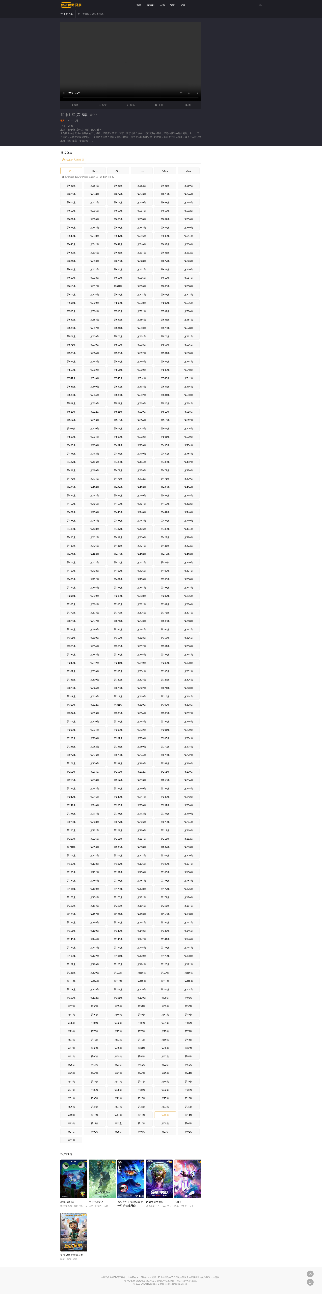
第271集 (71, 763)
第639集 (165, 244)
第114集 (95, 981)
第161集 (118, 914)
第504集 (94, 437)
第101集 (118, 997)
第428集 (188, 537)
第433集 (71, 537)
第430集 (141, 537)
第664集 (141, 210)
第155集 (118, 922)
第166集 (141, 905)
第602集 (188, 294)
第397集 (71, 587)
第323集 (118, 688)
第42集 (94, 1081)
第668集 (188, 202)
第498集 (94, 445)
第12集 (94, 1123)
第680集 (188, 185)
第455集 (118, 503)
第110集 (188, 981)
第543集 (165, 378)
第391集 (71, 596)
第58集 (141, 1056)
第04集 (141, 1131)
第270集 (94, 763)
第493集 (71, 453)
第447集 (165, 512)
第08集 (188, 1123)
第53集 (118, 1064)
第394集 (141, 587)
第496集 (141, 445)
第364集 (141, 629)
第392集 (188, 587)
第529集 (71, 403)
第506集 (188, 428)
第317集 (118, 696)
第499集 (71, 445)
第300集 (94, 721)
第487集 (71, 462)
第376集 (141, 612)
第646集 (141, 236)
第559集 (71, 361)
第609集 (165, 286)
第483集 (165, 462)
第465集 (165, 487)
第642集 (94, 244)
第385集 (71, 604)
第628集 (141, 261)
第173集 (118, 897)
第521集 (118, 411)
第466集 (141, 487)
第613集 (71, 286)
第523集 (71, 411)
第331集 (71, 679)
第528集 (94, 403)
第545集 (118, 378)
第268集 (141, 763)
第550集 (141, 370)
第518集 (188, 411)
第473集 (118, 478)
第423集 (165, 545)
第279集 (165, 746)
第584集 (188, 319)
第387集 (165, 596)
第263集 (118, 771)
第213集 (165, 838)
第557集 (118, 361)
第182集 (188, 880)
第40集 (141, 1081)
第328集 (141, 679)
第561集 (165, 353)
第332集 (188, 671)
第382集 (141, 604)
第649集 (71, 236)
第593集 (118, 311)
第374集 (188, 612)
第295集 (71, 730)
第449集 (118, 512)
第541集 (71, 386)
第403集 (71, 579)
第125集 (118, 964)
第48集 (94, 1073)
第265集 (71, 771)
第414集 (94, 562)
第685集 (71, 185)
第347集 (118, 654)
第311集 (118, 704)
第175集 (71, 897)
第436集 (141, 529)
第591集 (165, 311)
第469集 (71, 487)
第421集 (71, 554)
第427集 (71, 545)
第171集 (165, 897)
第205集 (71, 855)
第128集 (188, 956)
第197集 (118, 863)
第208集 (141, 847)
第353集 (118, 646)
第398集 (188, 579)
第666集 (94, 210)
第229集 (71, 822)
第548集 (188, 370)
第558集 (94, 361)
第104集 (188, 989)
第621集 (165, 269)
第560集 (188, 353)
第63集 (165, 1048)
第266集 (188, 763)
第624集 (94, 269)
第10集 (141, 1123)
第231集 (165, 813)
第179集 (118, 889)
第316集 (141, 696)
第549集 (165, 370)
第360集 (94, 637)
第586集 (141, 319)
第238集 (141, 805)
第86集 (188, 1014)
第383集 (118, 604)
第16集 (141, 1115)
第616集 (141, 277)
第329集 (118, 679)
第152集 (188, 922)
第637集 (71, 252)
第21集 (165, 1106)
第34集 (141, 1090)
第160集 (141, 914)
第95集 (118, 1006)
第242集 (188, 797)
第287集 (118, 738)
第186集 (94, 880)
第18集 (94, 1115)
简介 (93, 114)
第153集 (165, 922)
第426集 (94, 545)
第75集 (165, 1031)
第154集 (141, 922)
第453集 (165, 503)
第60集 (94, 1056)
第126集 (94, 964)
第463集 (71, 495)
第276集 (94, 755)
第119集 (118, 972)
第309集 (165, 704)
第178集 (141, 889)
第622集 (141, 269)
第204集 (94, 855)
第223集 (71, 830)
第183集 (165, 880)
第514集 (141, 420)
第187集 (71, 880)
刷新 (131, 105)
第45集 (165, 1073)
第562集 (141, 353)
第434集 (188, 529)
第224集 (188, 822)
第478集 (141, 470)
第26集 (188, 1098)
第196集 (141, 863)
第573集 (165, 336)
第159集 (165, 914)
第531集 (165, 395)
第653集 (118, 227)
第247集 (71, 797)
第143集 (118, 939)
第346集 (141, 654)
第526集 (141, 403)
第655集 (71, 227)
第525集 (165, 403)
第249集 (165, 788)
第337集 (71, 671)
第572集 (188, 336)
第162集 (94, 914)
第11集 (118, 1123)
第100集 (141, 997)
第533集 (118, 395)
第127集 (71, 964)
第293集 (118, 730)
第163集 (71, 914)
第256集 (141, 780)
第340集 (141, 663)
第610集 (141, 286)
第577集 (71, 336)
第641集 (118, 244)
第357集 (165, 637)
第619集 (71, 277)
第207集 (165, 847)
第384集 (94, 604)
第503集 (118, 437)
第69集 (165, 1039)
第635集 (118, 252)
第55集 (71, 1064)
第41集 (118, 1081)
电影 (162, 5)
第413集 (118, 562)
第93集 (165, 1006)
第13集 (71, 1123)
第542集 (188, 378)
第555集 (165, 361)
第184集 (141, 880)
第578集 (188, 328)
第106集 (141, 989)
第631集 (71, 261)
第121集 (71, 972)
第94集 (141, 1006)
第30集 (94, 1098)
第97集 (71, 1006)
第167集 (118, 905)
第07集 (71, 1131)
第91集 (71, 1014)
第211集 (71, 847)
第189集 (165, 872)
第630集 (94, 261)
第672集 (94, 202)
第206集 (188, 847)
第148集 (141, 930)
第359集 (118, 637)
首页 (139, 5)
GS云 (165, 170)
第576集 (94, 336)
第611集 (118, 286)
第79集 (71, 1031)
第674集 (188, 194)
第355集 (71, 646)
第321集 (165, 688)
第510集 (94, 428)
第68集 (188, 1039)
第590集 (188, 311)
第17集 (118, 1115)
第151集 (71, 930)
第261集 (165, 771)
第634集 (141, 252)
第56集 (188, 1056)
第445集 (71, 520)
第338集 (188, 663)
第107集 (118, 989)
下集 (187, 105)
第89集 (118, 1014)
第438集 (94, 529)
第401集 (118, 579)
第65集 (118, 1048)
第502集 (141, 437)
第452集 (188, 503)
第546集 (94, 378)
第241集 (71, 805)
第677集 (118, 194)
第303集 (165, 713)
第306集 (94, 713)
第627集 (165, 261)
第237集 (165, 805)
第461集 (118, 495)
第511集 (71, 428)
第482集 (188, 462)
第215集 (118, 838)
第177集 (165, 889)
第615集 (165, 277)
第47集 (118, 1073)
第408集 (94, 570)
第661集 (71, 219)
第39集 (165, 1081)
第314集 (188, 696)
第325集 (71, 688)
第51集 (165, 1064)
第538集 (141, 386)
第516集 (94, 420)
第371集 (118, 621)
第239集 (118, 805)
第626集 (188, 261)
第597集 (165, 303)
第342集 (94, 663)
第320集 (188, 688)
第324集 (94, 688)
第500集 (188, 437)
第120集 (94, 972)
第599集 (118, 303)
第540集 (94, 386)
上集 (159, 105)
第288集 (94, 738)
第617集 (118, 277)
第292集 (141, 730)
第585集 (165, 319)
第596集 (188, 303)
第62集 (188, 1048)
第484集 (141, 462)
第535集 (71, 395)
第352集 (141, 646)
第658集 (141, 219)
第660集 (94, 219)
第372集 (94, 621)
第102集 (94, 997)
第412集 (141, 562)
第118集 (142, 972)
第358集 (141, 637)
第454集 (141, 503)
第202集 (141, 855)
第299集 (118, 721)
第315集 (165, 696)
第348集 (94, 654)
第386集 (188, 596)
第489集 (165, 453)
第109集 (71, 989)
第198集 (94, 863)
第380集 (188, 604)
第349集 (71, 654)
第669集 (165, 202)
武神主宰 (67, 115)
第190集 (141, 872)
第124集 (141, 964)
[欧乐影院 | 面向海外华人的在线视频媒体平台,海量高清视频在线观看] (71, 5)
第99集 (165, 997)
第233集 (118, 813)
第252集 (94, 788)
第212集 (188, 838)
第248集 (188, 788)
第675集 (165, 194)
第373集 (71, 621)
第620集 (188, 269)
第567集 (165, 344)
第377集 (118, 612)
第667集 (71, 210)
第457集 (71, 503)
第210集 (94, 847)
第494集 (188, 445)
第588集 (94, 319)
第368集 (188, 621)
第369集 (165, 621)
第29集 (118, 1098)
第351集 (165, 646)
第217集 (71, 838)
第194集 (188, 863)
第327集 (165, 679)
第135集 (165, 947)
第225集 (165, 822)
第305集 (118, 713)
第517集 (71, 420)
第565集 (71, 353)
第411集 (165, 562)
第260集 (188, 771)
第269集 (118, 763)
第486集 (94, 462)
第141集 (165, 939)
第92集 (188, 1006)
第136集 (141, 947)
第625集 (71, 269)
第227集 (118, 822)
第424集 (141, 545)
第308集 (188, 704)
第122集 (188, 964)
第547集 (71, 378)
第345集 (165, 654)
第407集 (118, 570)
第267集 (165, 763)
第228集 (94, 822)
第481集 (71, 470)
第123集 (165, 964)
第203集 (118, 855)
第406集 (141, 570)
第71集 (118, 1039)
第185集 (118, 880)
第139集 (71, 947)
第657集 (165, 219)
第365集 (118, 629)
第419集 (118, 554)
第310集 (141, 704)
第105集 (165, 989)
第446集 (188, 512)
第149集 (118, 930)
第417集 (165, 554)
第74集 (188, 1031)
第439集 (71, 529)
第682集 (141, 185)
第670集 (141, 202)
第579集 (165, 328)
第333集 (165, 671)
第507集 (165, 428)
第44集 (188, 1073)
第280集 (141, 746)
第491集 (118, 453)
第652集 (141, 227)
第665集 (118, 210)
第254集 (188, 780)
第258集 (94, 780)
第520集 (141, 411)
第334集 (141, 671)
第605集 (118, 294)
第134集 (188, 947)
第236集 (188, 805)
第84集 (94, 1023)
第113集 (118, 981)
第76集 (141, 1031)
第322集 (141, 688)
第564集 (94, 353)
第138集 (94, 947)
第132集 (94, 956)
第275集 (118, 755)
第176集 (188, 889)
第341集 (118, 663)
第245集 (118, 797)
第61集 (71, 1056)
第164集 (188, 905)
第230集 (188, 813)
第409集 (71, 570)
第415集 (71, 562)
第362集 (188, 629)
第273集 (165, 755)
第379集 (71, 612)
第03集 (165, 1131)
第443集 (118, 520)
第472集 (141, 478)
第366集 (94, 629)
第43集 (71, 1081)
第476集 (188, 470)
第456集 (94, 503)
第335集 (118, 671)
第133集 (71, 956)
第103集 (71, 997)
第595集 (71, 311)
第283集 (71, 746)
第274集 (141, 755)
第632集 (188, 252)
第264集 (94, 771)
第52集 (141, 1064)
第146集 (188, 930)
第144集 (94, 939)
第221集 (118, 830)
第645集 (165, 236)
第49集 (71, 1073)
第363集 (165, 629)
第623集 (118, 269)
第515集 (118, 420)
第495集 (165, 445)
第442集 (141, 520)
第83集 (118, 1023)
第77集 (118, 1031)
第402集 (94, 579)
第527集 (118, 403)
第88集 (141, 1014)
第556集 (141, 361)
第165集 (165, 905)
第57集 (165, 1056)
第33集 (165, 1090)
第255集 (165, 780)
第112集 (142, 981)
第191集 (118, 872)
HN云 (142, 170)
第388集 (141, 596)
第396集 (94, 587)
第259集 (71, 780)
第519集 (165, 411)
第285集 (165, 738)
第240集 (94, 805)
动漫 (183, 5)
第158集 (188, 914)
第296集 (188, 721)
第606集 (94, 294)
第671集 (118, 202)
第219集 (165, 830)
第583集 (71, 328)
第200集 (188, 855)
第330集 (94, 679)
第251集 (118, 788)
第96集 (94, 1006)
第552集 (94, 370)
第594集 (94, 311)
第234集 (94, 813)
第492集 (94, 453)
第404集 (188, 570)
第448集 (141, 512)
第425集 (118, 545)
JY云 (71, 170)
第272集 (188, 755)
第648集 (94, 236)
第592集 (141, 311)
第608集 (188, 286)
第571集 (71, 344)
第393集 (165, 587)
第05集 (118, 1131)
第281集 (118, 746)
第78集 (94, 1031)
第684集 (94, 185)
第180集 (94, 889)
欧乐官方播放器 (73, 159)
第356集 (188, 637)
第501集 (165, 437)
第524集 (188, 403)
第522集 (94, 411)
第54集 (94, 1064)
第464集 (188, 487)
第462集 (94, 495)
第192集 (94, 872)
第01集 (71, 1140)
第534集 (94, 395)
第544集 (141, 378)
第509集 (118, 428)
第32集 (188, 1090)
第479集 (118, 470)
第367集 (71, 629)
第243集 (165, 797)
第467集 (118, 487)
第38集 (188, 1081)
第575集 (118, 336)
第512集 (188, 420)
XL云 (118, 170)
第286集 (141, 738)
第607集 (71, 294)
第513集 (165, 420)
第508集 (141, 428)
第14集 (188, 1115)
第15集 (165, 1115)
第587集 (118, 319)
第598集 (141, 303)
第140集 (188, 939)
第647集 (118, 236)
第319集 (71, 696)
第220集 (141, 830)
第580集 (141, 328)
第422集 (188, 545)
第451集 (71, 512)
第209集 (118, 847)
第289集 (71, 738)
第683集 (118, 185)
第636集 (94, 252)
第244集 (141, 797)
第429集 (165, 537)
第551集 (118, 370)
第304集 (141, 713)
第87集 (165, 1014)
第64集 (141, 1048)
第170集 (188, 897)
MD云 (95, 170)
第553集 (71, 370)
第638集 (188, 244)
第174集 (94, 897)
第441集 (165, 520)
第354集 (94, 646)
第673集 (71, 202)
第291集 (165, 730)
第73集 (71, 1039)
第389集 (118, 596)
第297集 (165, 721)
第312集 (94, 704)
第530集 (188, 395)
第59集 (118, 1056)
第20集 (188, 1106)
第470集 (188, 478)
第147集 (165, 930)
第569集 (118, 344)
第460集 (141, 495)
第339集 (165, 663)
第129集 (165, 956)
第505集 (71, 437)
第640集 (141, 244)
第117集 (165, 972)
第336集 (94, 671)
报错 (103, 105)
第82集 (141, 1023)
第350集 (188, 646)
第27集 (165, 1098)
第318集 (94, 696)
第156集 (94, 922)
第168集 (94, 905)
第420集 (94, 554)
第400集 (141, 579)
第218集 (188, 830)
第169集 (71, 905)
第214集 (141, 838)
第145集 (71, 939)
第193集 (71, 872)
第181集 (71, 889)
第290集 (188, 730)
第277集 (71, 755)
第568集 (141, 344)
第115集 (71, 981)
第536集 (188, 386)
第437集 (118, 529)
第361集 (71, 637)
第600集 (94, 303)
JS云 (188, 170)
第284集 (188, 738)
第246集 (94, 797)
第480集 (94, 470)
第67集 (71, 1048)
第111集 (165, 981)
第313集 (71, 704)
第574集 (141, 336)
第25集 (71, 1106)
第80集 (188, 1023)
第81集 (165, 1023)
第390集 (94, 596)
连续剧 (150, 5)
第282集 (94, 746)
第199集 (71, 863)
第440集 (188, 520)
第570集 (94, 344)
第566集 (188, 344)
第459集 (165, 495)
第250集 (141, 788)
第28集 (141, 1098)
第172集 (141, 897)
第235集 (71, 813)
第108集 (94, 989)
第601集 (71, 303)
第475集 (71, 478)
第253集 (71, 788)
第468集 (94, 487)
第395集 (118, 587)
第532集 (141, 395)
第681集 (165, 185)
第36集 (94, 1090)
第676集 (141, 194)
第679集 (71, 194)
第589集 (71, 319)
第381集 (165, 604)
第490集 (141, 453)
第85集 (71, 1023)
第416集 (188, 554)
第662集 (188, 210)
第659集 (118, 219)
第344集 (188, 654)
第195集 (165, 863)
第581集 (118, 328)
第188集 (188, 872)
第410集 (188, 562)
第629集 (118, 261)
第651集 (165, 227)
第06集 (94, 1131)
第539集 (118, 386)
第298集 (141, 721)
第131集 (118, 956)
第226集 (141, 822)
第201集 (165, 855)
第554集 (188, 361)
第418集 (141, 554)
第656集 (188, 219)
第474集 (94, 478)
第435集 (165, 529)
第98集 (188, 997)
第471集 (165, 478)
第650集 (188, 227)
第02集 (188, 1131)
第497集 (118, 445)
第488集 (188, 453)
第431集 (118, 537)
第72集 (94, 1039)
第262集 (141, 771)
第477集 (165, 470)
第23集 (118, 1106)
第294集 (94, 730)
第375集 (165, 612)
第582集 (94, 328)
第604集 (141, 294)
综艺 (172, 5)
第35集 (118, 1090)
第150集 (94, 930)
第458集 (188, 495)
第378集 (94, 612)
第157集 (71, 922)
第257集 (118, 780)
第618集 (94, 277)
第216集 (94, 838)
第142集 (141, 939)
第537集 (165, 386)
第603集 (165, 294)
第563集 (118, 353)
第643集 (71, 244)
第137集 (118, 947)
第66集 (94, 1048)
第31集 (71, 1098)
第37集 (71, 1090)
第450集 (94, 512)
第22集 (141, 1106)
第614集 (188, 277)
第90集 (94, 1014)
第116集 (188, 972)
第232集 (141, 813)
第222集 (94, 830)
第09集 (165, 1123)
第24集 (94, 1106)
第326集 (188, 679)
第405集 (165, 570)
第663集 (165, 210)
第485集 (118, 462)
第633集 (165, 252)
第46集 (141, 1073)
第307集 (71, 713)
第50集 (188, 1064)
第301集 (71, 721)
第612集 (94, 286)
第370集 (141, 621)
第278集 (188, 746)
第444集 (94, 520)
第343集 (71, 663)
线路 (74, 105)
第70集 (141, 1039)
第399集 (165, 579)
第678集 (94, 194)
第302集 (188, 713)
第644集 (188, 236)
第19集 (71, 1115)
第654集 (94, 227)
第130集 (141, 956)
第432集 (94, 537)
